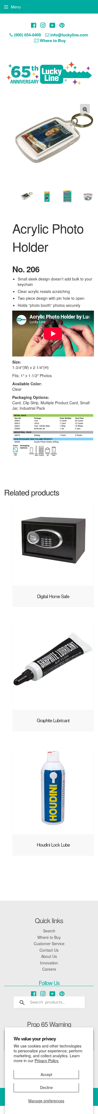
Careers (49, 969)
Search (49, 930)
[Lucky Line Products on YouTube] (52, 25)
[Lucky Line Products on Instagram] (43, 25)
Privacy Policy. (47, 1060)
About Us (49, 956)
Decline (46, 1087)
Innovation (49, 962)
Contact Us (49, 950)
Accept (46, 1074)
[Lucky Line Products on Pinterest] (62, 25)
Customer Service (49, 943)
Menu (16, 7)
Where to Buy (49, 937)
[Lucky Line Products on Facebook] (33, 25)
